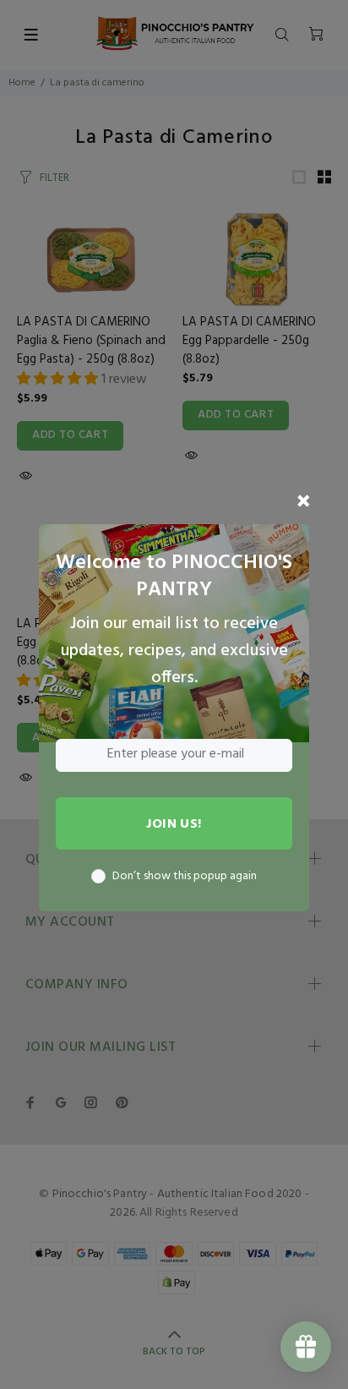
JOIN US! (174, 824)
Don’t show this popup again (184, 876)
